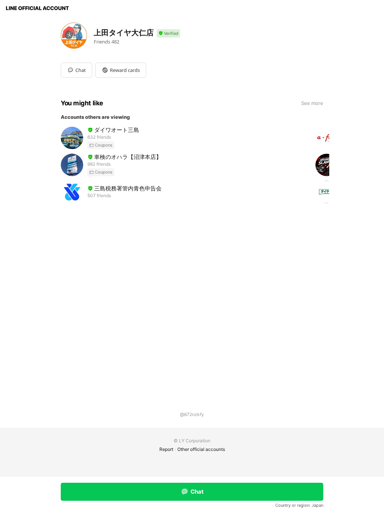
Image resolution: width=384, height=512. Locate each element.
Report (166, 449)
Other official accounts (201, 449)
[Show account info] (168, 33)
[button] (120, 70)
